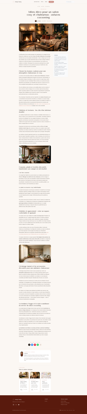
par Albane (39, 21)
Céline (32, 389)
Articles (42, 6)
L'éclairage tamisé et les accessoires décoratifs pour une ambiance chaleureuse (60, 70)
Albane (26, 353)
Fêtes (42, 1)
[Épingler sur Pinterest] (35, 345)
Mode (46, 1)
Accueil (39, 6)
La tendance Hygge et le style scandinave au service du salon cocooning (59, 74)
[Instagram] (13, 405)
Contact (46, 401)
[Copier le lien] (40, 345)
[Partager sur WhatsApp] (38, 345)
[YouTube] (19, 405)
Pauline (21, 389)
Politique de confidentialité (65, 402)
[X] (16, 405)
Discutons (51, 1)
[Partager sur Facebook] (32, 345)
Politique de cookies (64, 404)
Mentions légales (63, 401)
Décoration (36, 1)
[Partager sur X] (29, 345)
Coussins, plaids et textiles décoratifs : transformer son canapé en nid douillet (60, 63)
